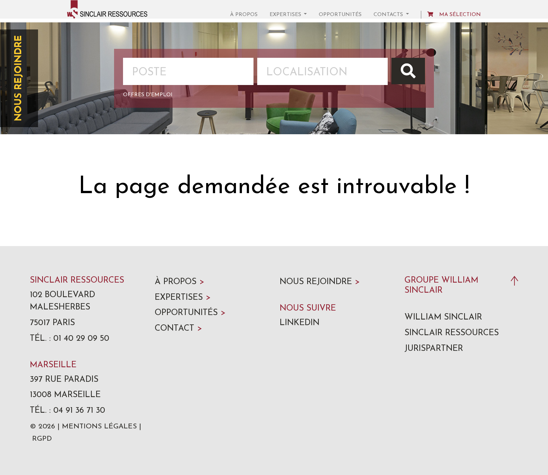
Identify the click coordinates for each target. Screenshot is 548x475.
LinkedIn (299, 323)
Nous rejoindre (18, 78)
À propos (244, 15)
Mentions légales (99, 426)
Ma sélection (460, 15)
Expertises (183, 297)
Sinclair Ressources (451, 333)
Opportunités (340, 15)
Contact (178, 328)
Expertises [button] (286, 15)
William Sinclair (443, 317)
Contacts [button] (389, 15)
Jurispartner (433, 349)
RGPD (42, 439)
